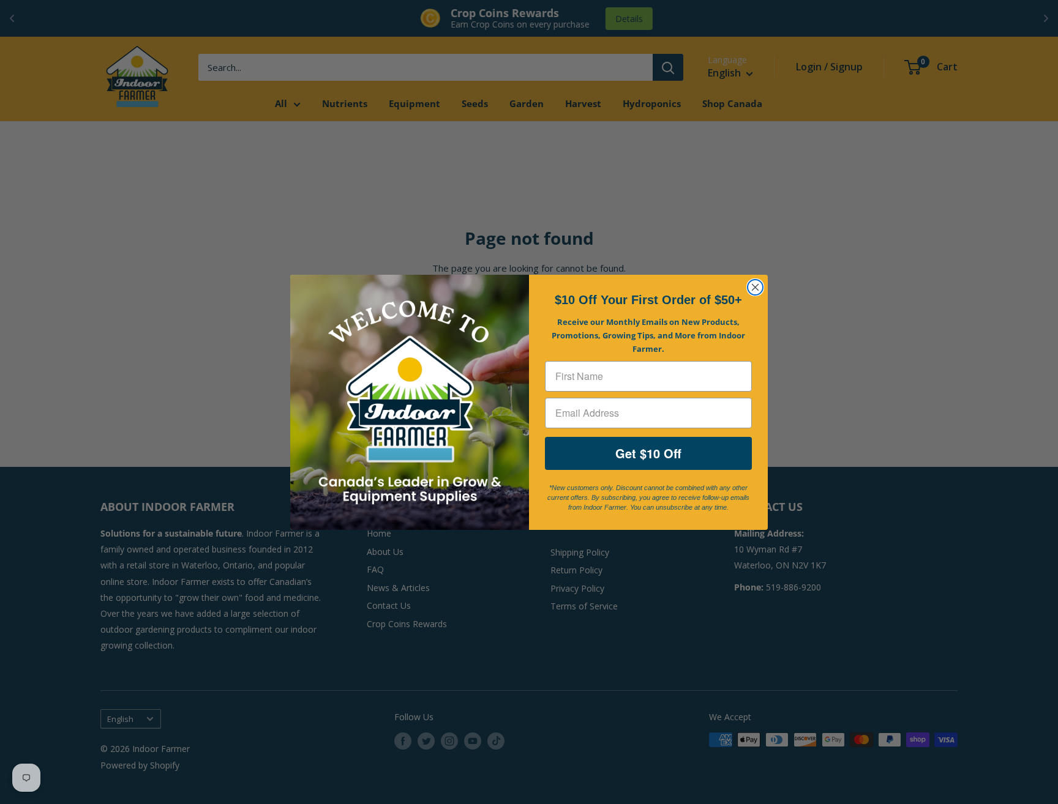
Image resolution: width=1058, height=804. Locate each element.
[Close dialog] (755, 287)
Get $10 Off (648, 453)
